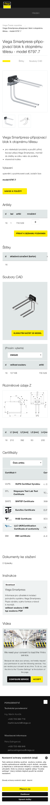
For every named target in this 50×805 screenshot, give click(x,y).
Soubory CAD (35, 61)
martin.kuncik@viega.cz (19, 723)
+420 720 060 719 (16, 719)
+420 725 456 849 (16, 746)
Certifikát (10, 472)
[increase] (42, 223)
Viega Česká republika (12, 25)
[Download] (30, 373)
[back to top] (45, 702)
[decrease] (28, 223)
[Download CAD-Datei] (30, 365)
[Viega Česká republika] (7, 4)
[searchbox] (23, 13)
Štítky (21, 61)
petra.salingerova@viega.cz (21, 750)
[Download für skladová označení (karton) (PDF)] (38, 256)
